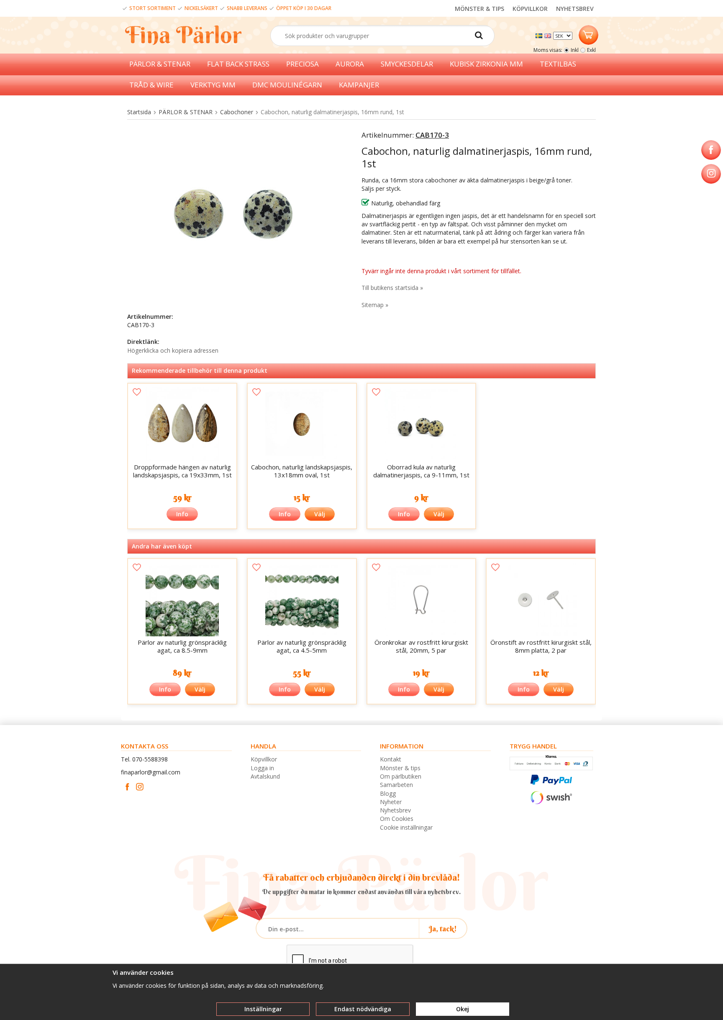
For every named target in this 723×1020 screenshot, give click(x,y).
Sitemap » (375, 305)
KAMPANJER (359, 85)
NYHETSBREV (575, 9)
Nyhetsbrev (395, 810)
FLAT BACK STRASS (238, 64)
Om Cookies (396, 819)
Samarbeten (396, 785)
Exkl (591, 50)
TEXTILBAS (558, 64)
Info (182, 514)
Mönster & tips (400, 768)
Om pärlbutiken (400, 776)
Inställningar (263, 1009)
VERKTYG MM (213, 85)
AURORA (350, 64)
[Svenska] (540, 35)
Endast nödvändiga (362, 1009)
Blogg (388, 793)
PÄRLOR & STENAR (159, 64)
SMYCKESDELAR (407, 64)
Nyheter (391, 802)
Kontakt (390, 759)
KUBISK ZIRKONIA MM (486, 64)
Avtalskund (265, 776)
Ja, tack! (443, 928)
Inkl (575, 50)
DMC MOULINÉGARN (287, 85)
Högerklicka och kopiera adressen (172, 350)
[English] (548, 35)
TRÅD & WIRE (151, 85)
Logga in (262, 768)
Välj (319, 514)
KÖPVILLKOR (530, 9)
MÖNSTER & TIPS (479, 9)
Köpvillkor (264, 759)
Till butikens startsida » (392, 288)
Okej (462, 1009)
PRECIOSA (302, 64)
